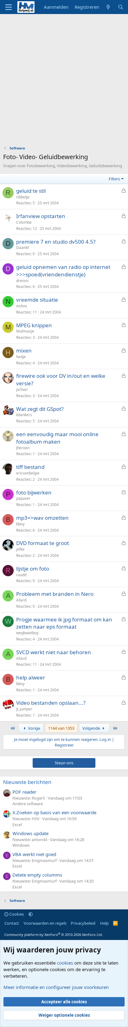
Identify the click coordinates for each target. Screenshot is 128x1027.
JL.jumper (24, 709)
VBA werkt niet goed (34, 854)
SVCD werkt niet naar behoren (53, 652)
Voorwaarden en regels (45, 923)
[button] (30, 914)
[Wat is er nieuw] (108, 7)
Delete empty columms (37, 875)
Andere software (27, 803)
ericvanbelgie (27, 473)
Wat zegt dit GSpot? (39, 408)
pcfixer (22, 389)
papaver (23, 498)
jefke (20, 549)
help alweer (30, 677)
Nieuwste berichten (27, 782)
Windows (21, 845)
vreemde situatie (37, 299)
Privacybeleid (83, 923)
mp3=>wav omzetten (42, 517)
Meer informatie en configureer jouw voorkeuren (56, 987)
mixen (24, 350)
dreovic (22, 280)
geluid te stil (31, 190)
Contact (11, 923)
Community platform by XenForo (53, 934)
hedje (21, 356)
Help (104, 923)
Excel (17, 824)
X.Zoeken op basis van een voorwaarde (54, 812)
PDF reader (24, 792)
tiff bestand (30, 466)
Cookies (16, 914)
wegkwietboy (27, 632)
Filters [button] (114, 179)
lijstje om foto (32, 568)
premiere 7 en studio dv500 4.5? (55, 241)
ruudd (21, 574)
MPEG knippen (34, 325)
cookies (65, 963)
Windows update (30, 833)
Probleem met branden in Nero (55, 593)
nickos (21, 306)
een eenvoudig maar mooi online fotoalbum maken (57, 438)
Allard (21, 600)
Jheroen (23, 447)
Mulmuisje (25, 331)
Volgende (91, 728)
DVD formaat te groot (42, 543)
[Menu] (8, 7)
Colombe (24, 222)
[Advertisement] (64, 81)
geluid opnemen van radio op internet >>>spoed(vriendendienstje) (63, 270)
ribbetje (23, 197)
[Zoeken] (121, 7)
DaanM (22, 247)
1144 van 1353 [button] (61, 728)
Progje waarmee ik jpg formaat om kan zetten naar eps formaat (64, 623)
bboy (20, 524)
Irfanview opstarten (40, 216)
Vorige (33, 728)
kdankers (24, 414)
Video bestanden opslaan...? (50, 702)
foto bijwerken (34, 492)
